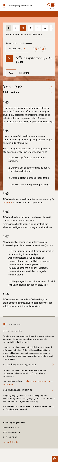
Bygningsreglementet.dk (20, 5)
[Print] (36, 49)
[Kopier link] (51, 88)
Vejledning (24, 73)
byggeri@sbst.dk (10, 442)
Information (14, 324)
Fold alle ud (50, 80)
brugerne (7, 202)
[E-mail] (43, 49)
